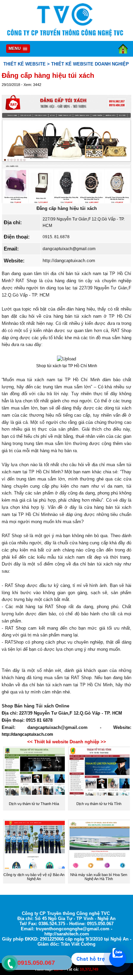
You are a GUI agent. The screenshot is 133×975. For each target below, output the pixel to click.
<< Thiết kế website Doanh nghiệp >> (66, 741)
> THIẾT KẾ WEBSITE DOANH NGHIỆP (88, 64)
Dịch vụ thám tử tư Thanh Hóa (34, 804)
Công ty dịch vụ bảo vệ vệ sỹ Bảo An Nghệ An (33, 877)
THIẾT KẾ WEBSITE (24, 64)
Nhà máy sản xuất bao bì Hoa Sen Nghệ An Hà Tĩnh (98, 877)
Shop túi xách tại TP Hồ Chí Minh (66, 365)
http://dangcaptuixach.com (69, 260)
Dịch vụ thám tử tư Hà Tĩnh (98, 804)
